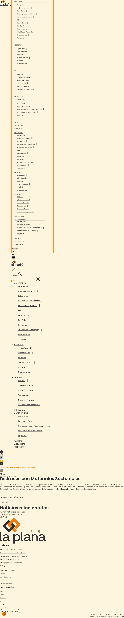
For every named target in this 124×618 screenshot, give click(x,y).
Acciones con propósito (25, 89)
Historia (20, 74)
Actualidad (18, 125)
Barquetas (21, 5)
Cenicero (3, 598)
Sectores (17, 45)
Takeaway (21, 38)
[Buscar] (21, 249)
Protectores (21, 23)
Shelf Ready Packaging (25, 32)
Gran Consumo (22, 58)
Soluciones (18, 133)
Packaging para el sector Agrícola (11, 549)
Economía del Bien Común (26, 112)
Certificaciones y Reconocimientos (29, 109)
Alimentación (22, 52)
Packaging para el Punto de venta (11, 563)
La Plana (17, 71)
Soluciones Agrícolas (24, 17)
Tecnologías (21, 83)
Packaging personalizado (26, 14)
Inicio (2, 467)
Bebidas (20, 55)
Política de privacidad (103, 614)
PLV (18, 20)
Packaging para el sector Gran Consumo (13, 556)
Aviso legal (91, 614)
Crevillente (3, 608)
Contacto (18, 128)
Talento (17, 122)
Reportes (20, 115)
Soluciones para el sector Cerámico (12, 559)
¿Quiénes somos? (23, 77)
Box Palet (20, 26)
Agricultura (21, 49)
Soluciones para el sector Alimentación (13, 553)
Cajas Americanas (23, 8)
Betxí (1, 591)
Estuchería (21, 11)
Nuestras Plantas (23, 86)
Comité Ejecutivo (23, 80)
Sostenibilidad (19, 99)
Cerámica (20, 61)
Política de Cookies (117, 614)
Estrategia (21, 103)
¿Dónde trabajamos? (7, 584)
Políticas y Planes (23, 106)
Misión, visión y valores (7, 570)
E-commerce (22, 35)
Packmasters (22, 29)
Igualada (3, 601)
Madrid (2, 604)
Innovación (18, 96)
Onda (2, 595)
